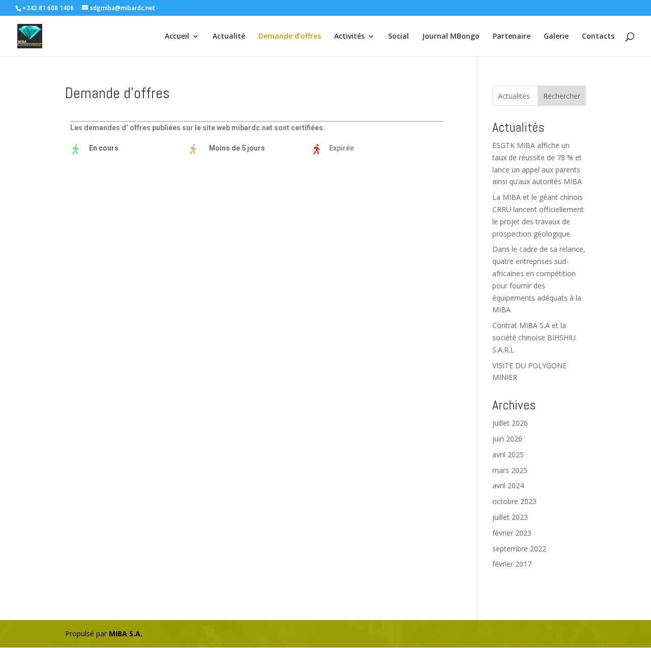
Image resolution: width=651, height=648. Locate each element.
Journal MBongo (451, 37)
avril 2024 (508, 485)
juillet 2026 (510, 423)
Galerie (556, 37)
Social (398, 37)
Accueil (177, 37)
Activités (349, 37)
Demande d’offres (289, 37)
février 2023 (511, 533)
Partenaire (511, 37)
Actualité (229, 37)
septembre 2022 (519, 548)
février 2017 (511, 564)
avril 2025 (508, 454)
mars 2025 (509, 470)
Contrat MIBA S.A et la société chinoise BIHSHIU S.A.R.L (534, 337)
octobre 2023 (514, 501)
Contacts (598, 37)
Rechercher (561, 96)
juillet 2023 (510, 517)
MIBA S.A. (125, 633)
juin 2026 (507, 439)
